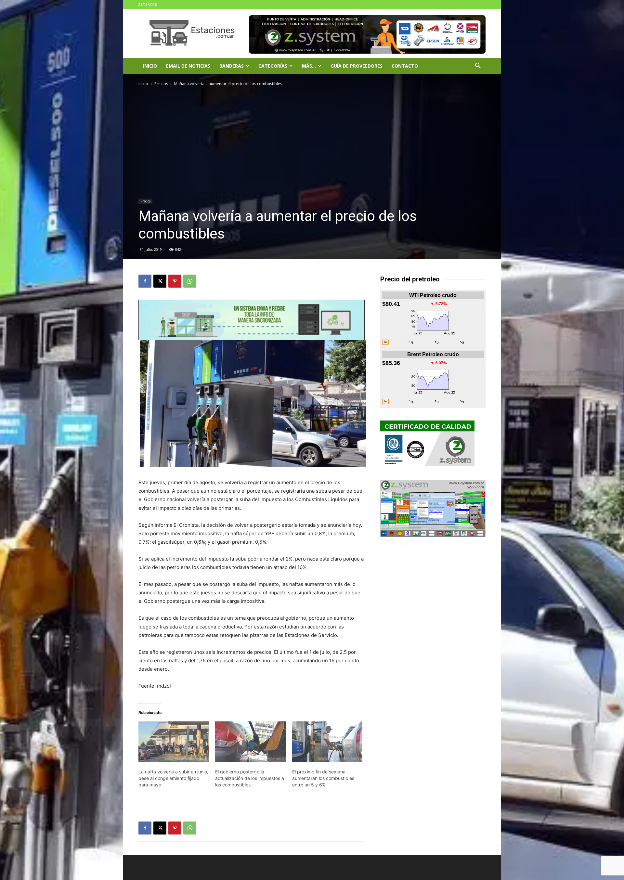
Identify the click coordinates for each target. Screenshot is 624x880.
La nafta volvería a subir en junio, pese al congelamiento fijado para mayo (173, 778)
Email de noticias (188, 66)
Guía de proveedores (357, 66)
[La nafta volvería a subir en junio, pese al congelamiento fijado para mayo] (173, 741)
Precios (161, 83)
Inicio (150, 66)
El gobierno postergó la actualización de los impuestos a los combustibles (249, 778)
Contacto (405, 66)
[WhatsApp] (189, 281)
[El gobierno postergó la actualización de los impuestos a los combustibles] (250, 741)
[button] (478, 66)
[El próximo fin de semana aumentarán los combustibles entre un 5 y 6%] (327, 741)
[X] (159, 281)
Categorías (272, 66)
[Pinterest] (174, 281)
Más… (309, 66)
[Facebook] (144, 281)
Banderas (231, 66)
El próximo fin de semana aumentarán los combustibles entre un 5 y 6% (323, 778)
